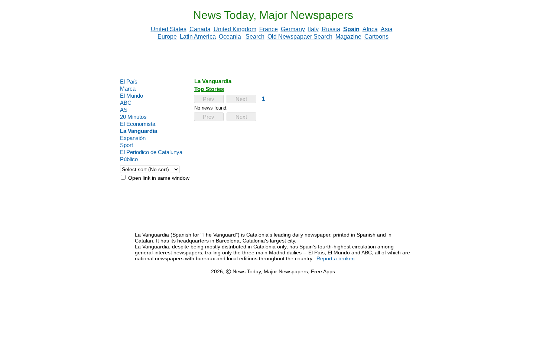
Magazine (348, 36)
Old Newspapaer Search (299, 36)
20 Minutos (133, 117)
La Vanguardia (138, 131)
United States (168, 29)
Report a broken (335, 258)
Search (255, 36)
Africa (370, 29)
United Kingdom (235, 29)
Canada (200, 29)
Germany (293, 29)
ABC (125, 103)
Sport (126, 145)
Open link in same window (158, 178)
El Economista (137, 124)
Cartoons (376, 36)
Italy (313, 29)
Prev (208, 99)
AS (123, 110)
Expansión (133, 138)
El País (128, 81)
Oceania (230, 36)
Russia (331, 29)
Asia (387, 29)
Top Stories (209, 89)
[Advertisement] (273, 59)
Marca (128, 88)
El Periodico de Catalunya (151, 152)
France (268, 29)
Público (129, 159)
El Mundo (131, 95)
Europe (167, 36)
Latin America (198, 36)
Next (241, 99)
